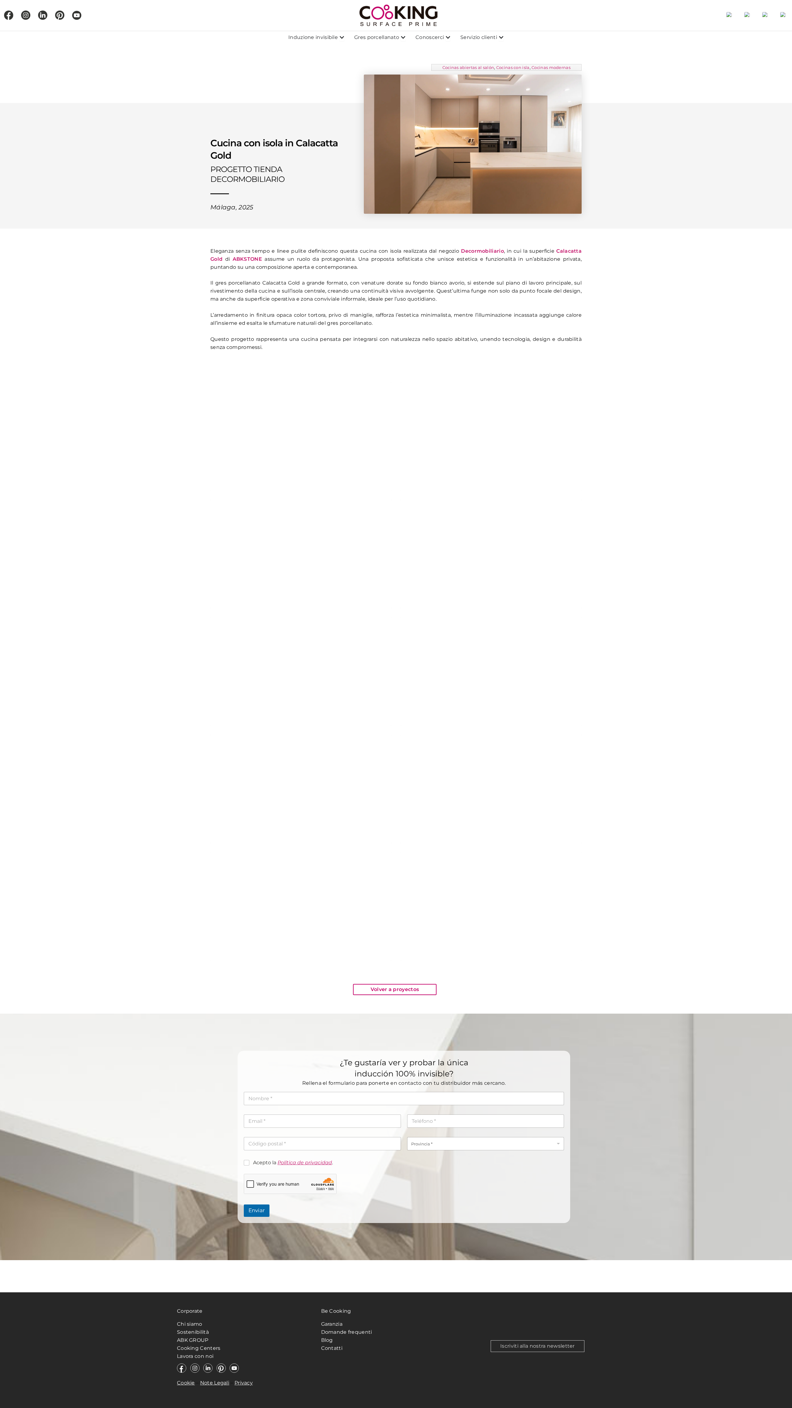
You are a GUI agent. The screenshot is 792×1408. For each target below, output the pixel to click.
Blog (327, 1340)
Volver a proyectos (395, 989)
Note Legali (214, 1383)
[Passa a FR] (765, 15)
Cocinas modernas (551, 67)
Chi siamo (189, 1324)
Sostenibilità (193, 1332)
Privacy (244, 1383)
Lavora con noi (195, 1356)
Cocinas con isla (513, 67)
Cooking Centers (199, 1348)
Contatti (331, 1348)
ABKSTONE (247, 259)
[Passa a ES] (729, 15)
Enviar (256, 1210)
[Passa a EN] (747, 15)
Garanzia (331, 1324)
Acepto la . (293, 1162)
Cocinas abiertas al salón (468, 67)
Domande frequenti (346, 1332)
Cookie (186, 1383)
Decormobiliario (482, 251)
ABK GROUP (193, 1340)
